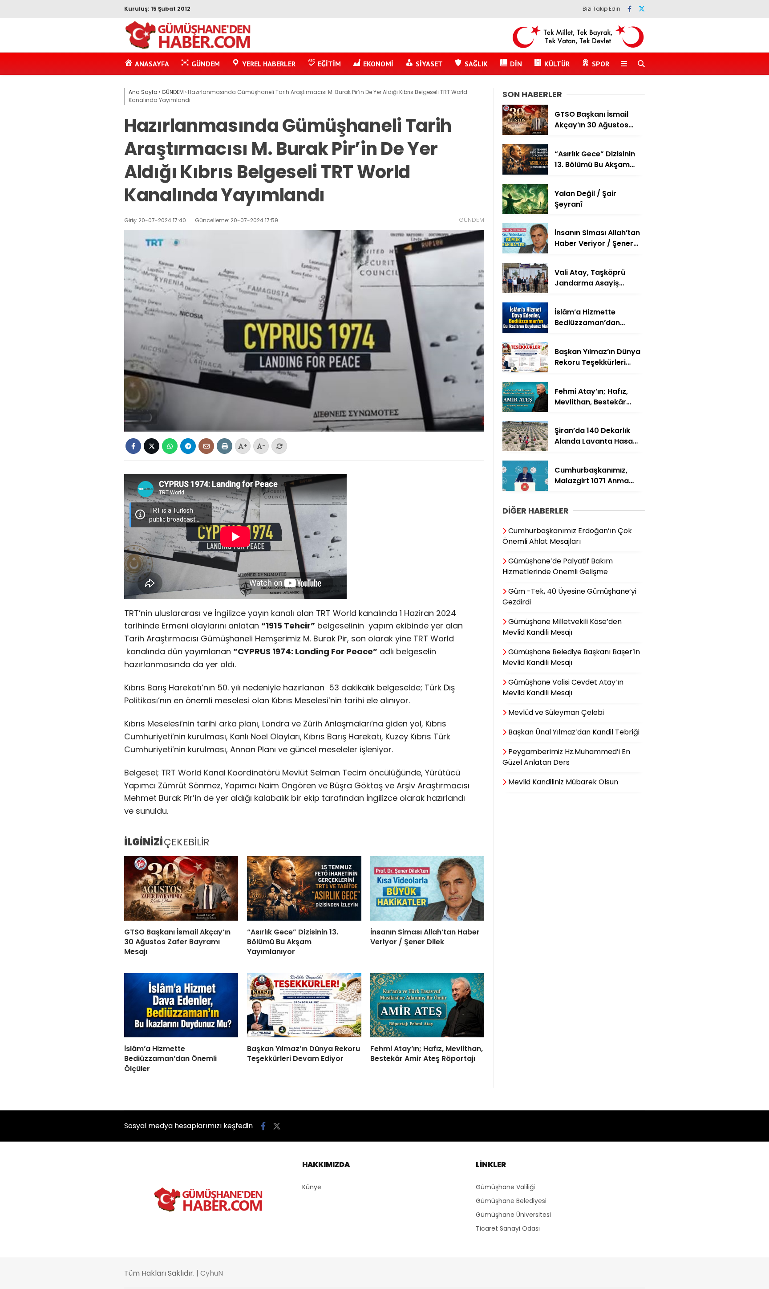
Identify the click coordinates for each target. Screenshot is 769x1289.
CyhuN (211, 1273)
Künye (311, 1187)
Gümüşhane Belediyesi (511, 1200)
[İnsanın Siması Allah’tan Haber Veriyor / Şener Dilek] (427, 888)
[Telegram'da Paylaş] (188, 446)
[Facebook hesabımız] (629, 8)
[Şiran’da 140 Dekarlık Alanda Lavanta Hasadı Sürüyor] (525, 449)
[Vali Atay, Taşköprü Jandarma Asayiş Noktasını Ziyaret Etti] (525, 290)
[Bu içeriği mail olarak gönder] (206, 446)
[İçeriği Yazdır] (224, 446)
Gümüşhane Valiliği (505, 1187)
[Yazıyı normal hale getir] (279, 446)
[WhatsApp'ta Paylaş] (170, 446)
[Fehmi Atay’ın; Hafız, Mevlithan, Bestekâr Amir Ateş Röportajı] (427, 1005)
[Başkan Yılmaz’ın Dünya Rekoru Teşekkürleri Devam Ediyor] (304, 1005)
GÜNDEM (471, 220)
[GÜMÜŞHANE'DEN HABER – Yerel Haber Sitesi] (188, 47)
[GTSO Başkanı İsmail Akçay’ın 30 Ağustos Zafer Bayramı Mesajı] (181, 888)
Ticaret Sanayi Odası (508, 1228)
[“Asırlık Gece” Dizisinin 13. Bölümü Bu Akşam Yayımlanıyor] (304, 888)
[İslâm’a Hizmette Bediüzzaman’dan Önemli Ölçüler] (181, 1005)
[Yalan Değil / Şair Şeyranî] (525, 212)
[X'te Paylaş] (151, 446)
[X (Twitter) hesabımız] (642, 8)
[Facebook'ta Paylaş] (133, 446)
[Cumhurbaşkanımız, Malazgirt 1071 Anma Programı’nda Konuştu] (525, 488)
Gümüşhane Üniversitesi (513, 1214)
